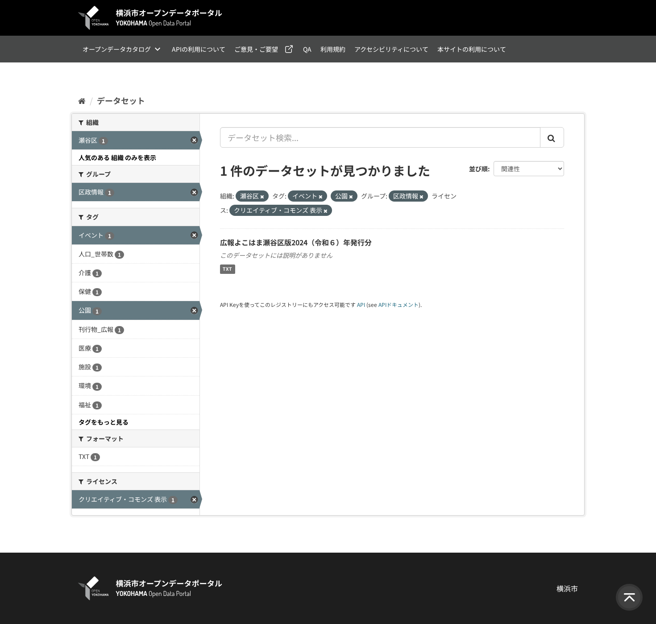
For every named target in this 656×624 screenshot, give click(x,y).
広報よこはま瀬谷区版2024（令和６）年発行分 (296, 242)
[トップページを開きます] (150, 18)
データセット (121, 100)
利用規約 (332, 49)
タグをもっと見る (104, 421)
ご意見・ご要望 (256, 49)
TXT (227, 269)
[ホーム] (82, 100)
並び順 (478, 168)
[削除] (262, 196)
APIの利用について (198, 49)
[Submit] (552, 137)
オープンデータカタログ (117, 49)
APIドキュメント (398, 304)
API (361, 304)
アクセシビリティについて (391, 49)
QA (307, 49)
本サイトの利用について (471, 49)
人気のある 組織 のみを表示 (117, 157)
